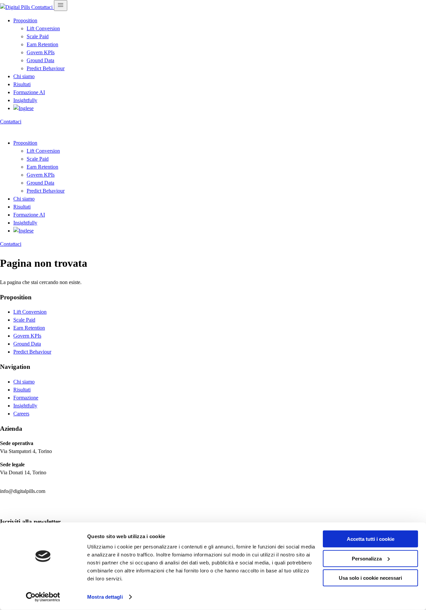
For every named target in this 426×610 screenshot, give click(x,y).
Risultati (22, 84)
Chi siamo (24, 76)
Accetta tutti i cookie (370, 539)
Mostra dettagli (105, 597)
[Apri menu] (60, 5)
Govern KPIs (41, 52)
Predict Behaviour (46, 68)
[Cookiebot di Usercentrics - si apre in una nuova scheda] (43, 597)
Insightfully (25, 100)
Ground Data (40, 60)
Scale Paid (38, 36)
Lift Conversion (43, 28)
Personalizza (367, 558)
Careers (21, 413)
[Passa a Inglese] (23, 108)
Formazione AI (29, 92)
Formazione (25, 397)
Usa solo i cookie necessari (370, 578)
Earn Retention (42, 44)
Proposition (25, 20)
